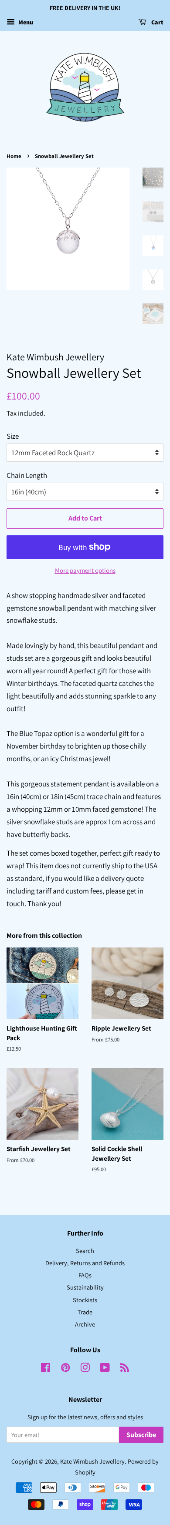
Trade (85, 1312)
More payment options (85, 570)
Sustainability (85, 1287)
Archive (85, 1324)
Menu (25, 22)
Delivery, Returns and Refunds (85, 1263)
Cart (156, 22)
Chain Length (27, 475)
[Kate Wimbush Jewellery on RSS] (124, 1369)
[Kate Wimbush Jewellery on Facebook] (46, 1369)
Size (13, 436)
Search (85, 1250)
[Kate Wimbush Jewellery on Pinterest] (65, 1369)
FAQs (85, 1275)
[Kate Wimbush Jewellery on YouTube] (105, 1369)
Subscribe (141, 1434)
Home (14, 156)
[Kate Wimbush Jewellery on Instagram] (85, 1369)
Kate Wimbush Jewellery (92, 1461)
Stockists (85, 1300)
